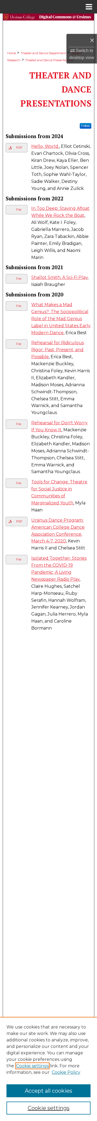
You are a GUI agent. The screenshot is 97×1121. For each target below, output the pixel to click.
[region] (48, 1069)
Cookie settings (32, 1065)
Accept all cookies (48, 1091)
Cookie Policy (66, 1072)
